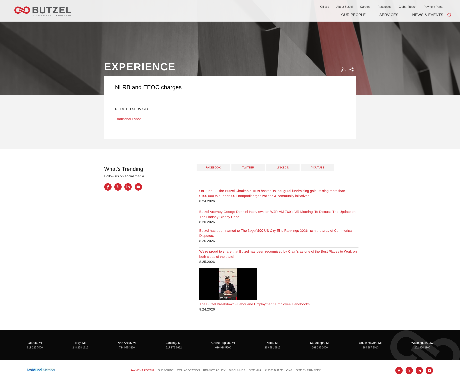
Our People (353, 15)
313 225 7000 (35, 347)
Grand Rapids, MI (223, 343)
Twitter (248, 167)
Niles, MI (272, 343)
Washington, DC (422, 343)
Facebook (213, 167)
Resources (384, 6)
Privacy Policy (214, 370)
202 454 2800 (422, 347)
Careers (365, 6)
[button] (351, 69)
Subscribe (166, 370)
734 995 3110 (127, 347)
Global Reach (407, 6)
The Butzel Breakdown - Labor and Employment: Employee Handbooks (254, 304)
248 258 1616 (80, 347)
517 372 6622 (174, 347)
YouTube (317, 167)
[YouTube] (138, 187)
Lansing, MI (173, 343)
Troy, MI (80, 343)
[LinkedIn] (128, 187)
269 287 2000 (320, 347)
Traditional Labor (128, 119)
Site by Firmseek (308, 370)
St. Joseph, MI (320, 343)
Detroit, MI (35, 343)
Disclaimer (237, 370)
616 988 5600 (223, 347)
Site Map (255, 370)
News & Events (427, 15)
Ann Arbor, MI (127, 343)
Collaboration (188, 370)
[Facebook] (108, 187)
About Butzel (344, 6)
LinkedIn (283, 167)
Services (388, 15)
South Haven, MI (370, 343)
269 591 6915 (272, 347)
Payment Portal (433, 6)
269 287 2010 (370, 347)
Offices (324, 6)
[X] (118, 187)
